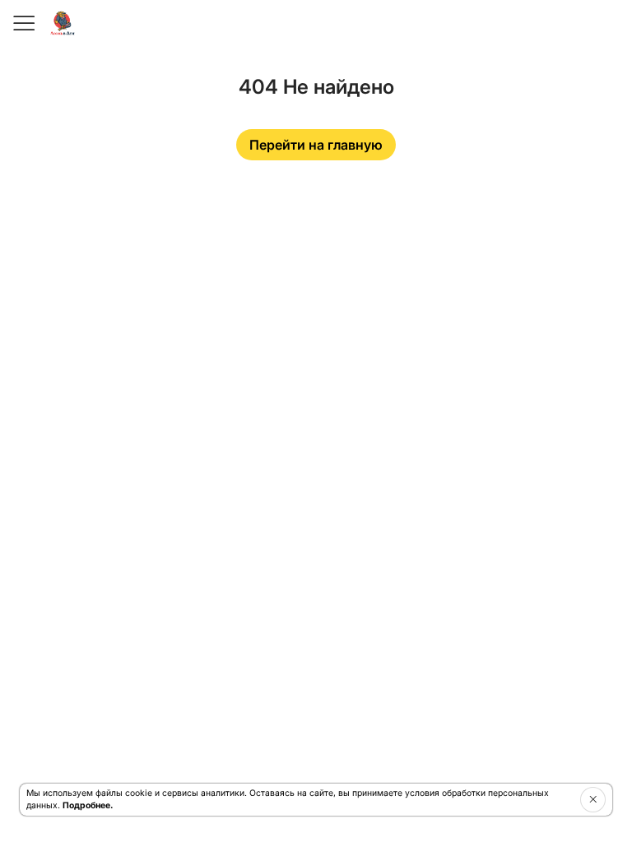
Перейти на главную (316, 144)
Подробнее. (88, 805)
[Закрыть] (593, 799)
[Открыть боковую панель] (23, 23)
